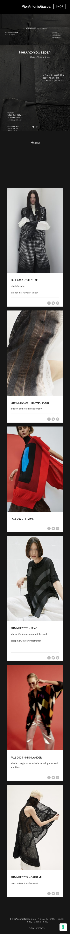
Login (31, 928)
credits (40, 928)
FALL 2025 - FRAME (22, 519)
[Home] (37, 7)
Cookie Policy (41, 922)
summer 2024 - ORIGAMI (26, 877)
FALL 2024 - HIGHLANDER (26, 758)
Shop (59, 6)
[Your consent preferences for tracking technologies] (63, 927)
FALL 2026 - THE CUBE (24, 280)
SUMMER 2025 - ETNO (24, 628)
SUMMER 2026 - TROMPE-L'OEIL (30, 403)
